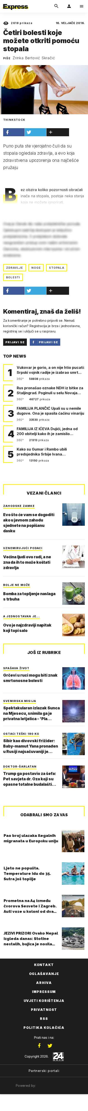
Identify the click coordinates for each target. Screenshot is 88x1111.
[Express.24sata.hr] (15, 3)
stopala (56, 267)
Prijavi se (15, 342)
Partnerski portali (44, 1071)
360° (21, 379)
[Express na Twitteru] (49, 1045)
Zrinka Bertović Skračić (34, 58)
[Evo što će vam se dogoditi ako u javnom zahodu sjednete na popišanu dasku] (73, 514)
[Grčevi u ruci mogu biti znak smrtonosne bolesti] (73, 678)
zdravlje (14, 267)
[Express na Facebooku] (39, 1045)
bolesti (13, 277)
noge (36, 267)
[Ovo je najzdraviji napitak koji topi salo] (73, 625)
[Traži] (56, 6)
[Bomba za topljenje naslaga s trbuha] (73, 593)
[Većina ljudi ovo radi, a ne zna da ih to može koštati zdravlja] (73, 557)
